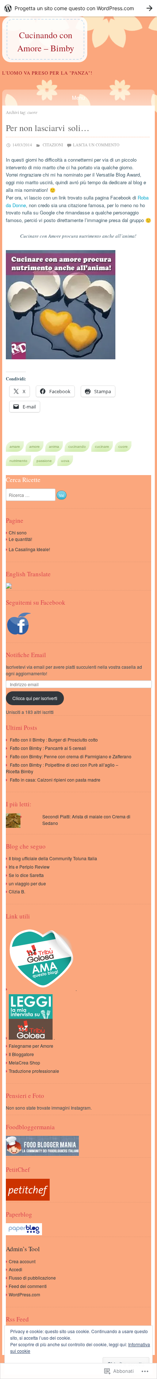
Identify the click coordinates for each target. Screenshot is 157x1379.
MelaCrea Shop (24, 1062)
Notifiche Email (26, 655)
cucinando (77, 446)
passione (44, 461)
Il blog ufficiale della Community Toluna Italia (53, 858)
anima (54, 446)
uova (65, 461)
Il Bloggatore (21, 1054)
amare (14, 446)
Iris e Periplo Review (29, 867)
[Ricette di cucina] (28, 1199)
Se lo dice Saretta (26, 875)
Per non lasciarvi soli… (47, 128)
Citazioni (53, 144)
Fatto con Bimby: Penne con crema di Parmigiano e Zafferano (70, 756)
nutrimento (18, 461)
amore (34, 446)
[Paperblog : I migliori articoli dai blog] (24, 1233)
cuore (123, 446)
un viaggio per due (27, 883)
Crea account (22, 1261)
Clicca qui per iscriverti (34, 698)
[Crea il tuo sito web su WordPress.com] (78, 8)
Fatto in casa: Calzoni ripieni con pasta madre (55, 780)
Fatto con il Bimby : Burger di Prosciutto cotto (54, 739)
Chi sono (18, 532)
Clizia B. (17, 891)
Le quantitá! (20, 539)
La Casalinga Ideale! (29, 549)
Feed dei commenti (28, 1286)
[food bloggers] (42, 1154)
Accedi (15, 1269)
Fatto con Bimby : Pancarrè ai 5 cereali (48, 748)
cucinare (102, 446)
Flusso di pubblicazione (32, 1278)
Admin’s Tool (23, 1249)
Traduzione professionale (34, 1071)
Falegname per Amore (31, 1046)
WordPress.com (24, 1294)
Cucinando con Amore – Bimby (45, 41)
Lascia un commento (96, 144)
